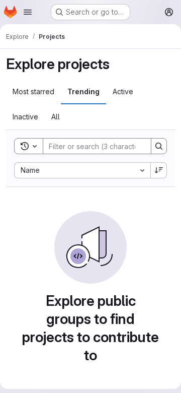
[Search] (159, 146)
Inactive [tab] (25, 116)
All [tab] (55, 116)
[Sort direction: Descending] (159, 170)
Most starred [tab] (33, 91)
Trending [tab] (83, 91)
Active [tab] (123, 91)
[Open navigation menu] (28, 12)
